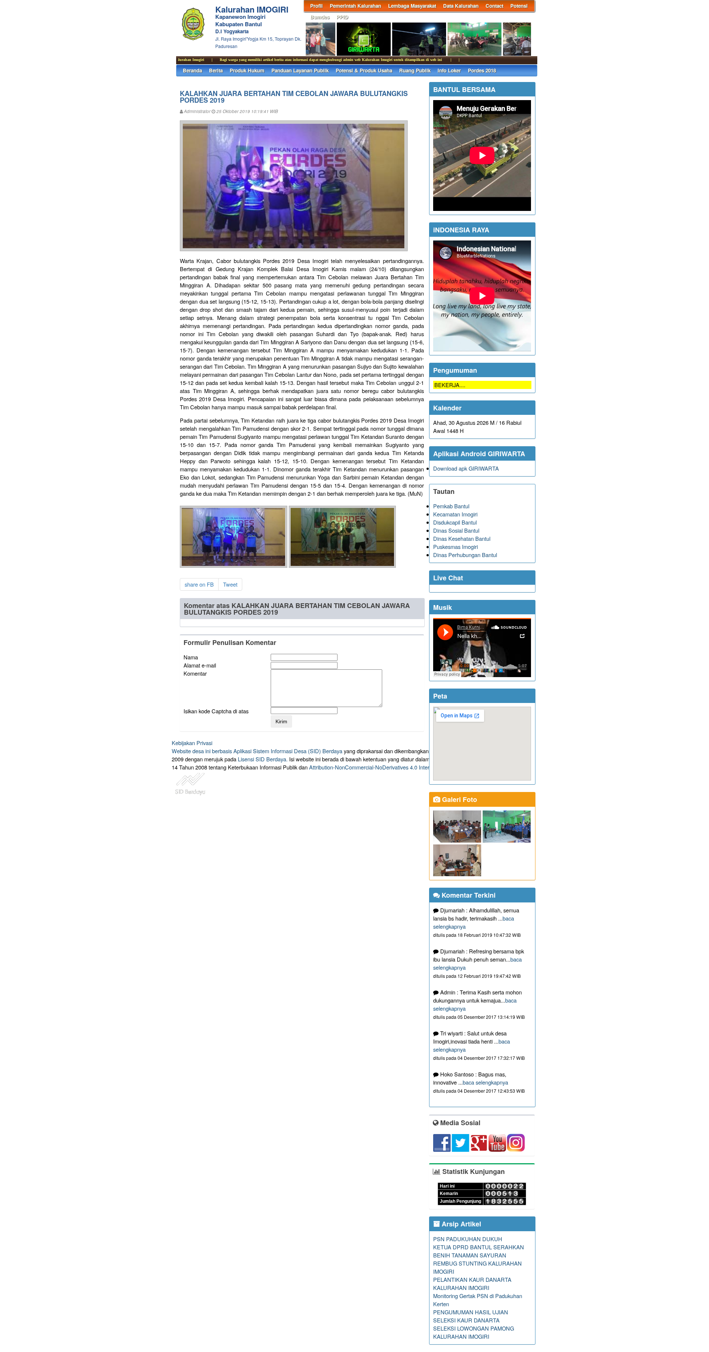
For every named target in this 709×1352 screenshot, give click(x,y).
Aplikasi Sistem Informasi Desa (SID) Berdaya (287, 751)
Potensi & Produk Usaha (364, 70)
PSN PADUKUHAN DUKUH (467, 1239)
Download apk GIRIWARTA (466, 468)
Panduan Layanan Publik (300, 70)
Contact (494, 5)
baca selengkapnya (485, 1082)
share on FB (199, 584)
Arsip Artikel (460, 1224)
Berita (216, 70)
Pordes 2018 (482, 70)
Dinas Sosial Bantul (456, 530)
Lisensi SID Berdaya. (263, 759)
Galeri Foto (458, 799)
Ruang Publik (415, 70)
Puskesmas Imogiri (455, 546)
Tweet (230, 584)
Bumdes (319, 16)
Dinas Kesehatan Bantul (461, 538)
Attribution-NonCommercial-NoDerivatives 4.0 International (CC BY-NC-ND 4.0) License (413, 767)
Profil (316, 5)
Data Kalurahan (461, 5)
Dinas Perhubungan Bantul (465, 555)
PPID (342, 16)
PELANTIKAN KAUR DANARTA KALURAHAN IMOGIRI (472, 1283)
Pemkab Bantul (451, 506)
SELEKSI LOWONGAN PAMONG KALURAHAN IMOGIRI (473, 1332)
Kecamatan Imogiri (455, 514)
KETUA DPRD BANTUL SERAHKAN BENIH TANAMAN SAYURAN (478, 1251)
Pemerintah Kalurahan (355, 5)
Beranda (192, 70)
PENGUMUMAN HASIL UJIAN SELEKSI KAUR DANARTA (470, 1316)
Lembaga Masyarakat (412, 5)
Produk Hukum (247, 70)
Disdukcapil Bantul (455, 522)
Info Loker (449, 70)
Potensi (519, 5)
